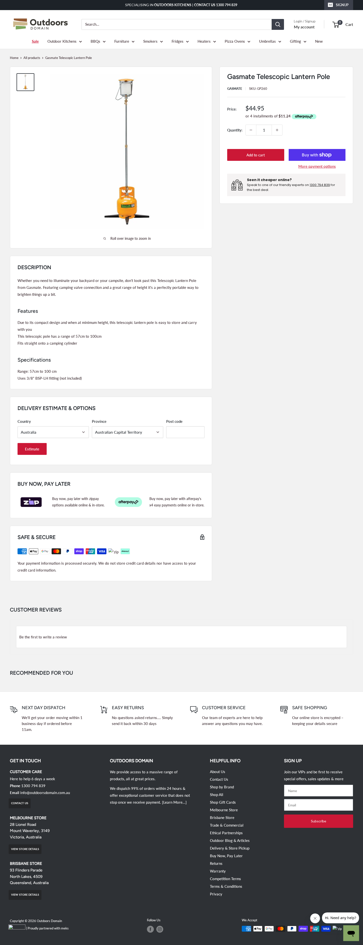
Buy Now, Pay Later (226, 855)
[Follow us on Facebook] (150, 929)
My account (304, 26)
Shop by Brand (222, 787)
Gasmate (234, 89)
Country (24, 421)
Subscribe (318, 821)
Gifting (295, 41)
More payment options (317, 166)
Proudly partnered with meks (48, 928)
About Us (217, 771)
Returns (216, 863)
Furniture (121, 41)
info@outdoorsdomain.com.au (45, 792)
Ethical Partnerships (226, 833)
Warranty (218, 871)
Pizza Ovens (235, 41)
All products (31, 58)
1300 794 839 (320, 185)
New (319, 41)
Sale (35, 41)
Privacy (216, 894)
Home (14, 58)
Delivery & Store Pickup (229, 848)
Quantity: (234, 130)
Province (99, 421)
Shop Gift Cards (223, 802)
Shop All (216, 794)
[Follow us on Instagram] (159, 929)
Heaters (204, 41)
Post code (174, 421)
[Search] (278, 24)
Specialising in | (181, 5)
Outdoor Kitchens (62, 41)
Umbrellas (267, 41)
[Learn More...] (174, 802)
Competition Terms (225, 878)
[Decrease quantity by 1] (251, 130)
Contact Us (219, 779)
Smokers (150, 41)
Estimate (32, 449)
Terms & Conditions (226, 886)
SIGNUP (342, 5)
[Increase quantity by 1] (277, 130)
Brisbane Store (222, 817)
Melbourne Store (224, 810)
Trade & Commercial (226, 825)
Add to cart (255, 155)
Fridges (177, 41)
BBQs (95, 41)
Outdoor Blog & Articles (230, 840)
